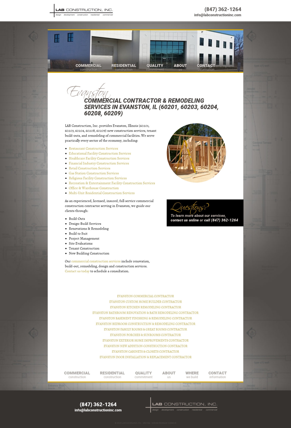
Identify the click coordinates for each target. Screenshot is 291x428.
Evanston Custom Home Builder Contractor (145, 302)
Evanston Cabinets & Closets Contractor (145, 352)
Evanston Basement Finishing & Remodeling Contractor (145, 318)
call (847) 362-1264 (221, 220)
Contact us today (77, 271)
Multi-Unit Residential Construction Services (102, 193)
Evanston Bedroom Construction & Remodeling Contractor (145, 324)
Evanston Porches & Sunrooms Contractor (145, 335)
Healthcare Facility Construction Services (99, 158)
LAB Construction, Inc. (132, 422)
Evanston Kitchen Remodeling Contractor (145, 307)
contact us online (185, 220)
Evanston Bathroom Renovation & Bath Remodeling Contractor (145, 313)
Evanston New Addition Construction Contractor (145, 346)
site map (146, 422)
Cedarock (172, 422)
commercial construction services (96, 261)
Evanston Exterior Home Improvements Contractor (146, 341)
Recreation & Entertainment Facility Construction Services (112, 183)
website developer (159, 422)
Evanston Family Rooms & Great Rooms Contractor (145, 329)
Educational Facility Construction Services (100, 153)
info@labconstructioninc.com (217, 14)
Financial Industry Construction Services (99, 163)
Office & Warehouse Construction (94, 188)
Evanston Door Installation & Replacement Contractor (146, 357)
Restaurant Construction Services (93, 148)
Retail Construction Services (89, 168)
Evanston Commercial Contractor (145, 296)
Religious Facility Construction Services (98, 178)
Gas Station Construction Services (94, 173)
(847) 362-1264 (222, 9)
